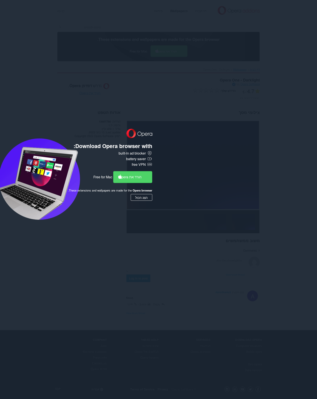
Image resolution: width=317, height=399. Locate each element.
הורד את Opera (130, 176)
